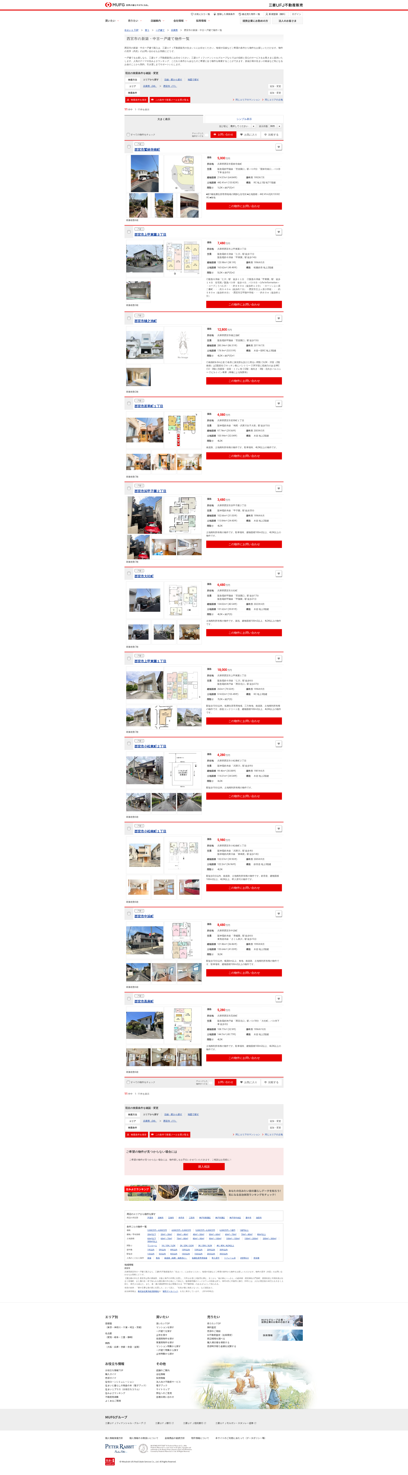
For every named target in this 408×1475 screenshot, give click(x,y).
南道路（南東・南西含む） (175, 1258)
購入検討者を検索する (218, 1342)
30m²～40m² (182, 1234)
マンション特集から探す (168, 1346)
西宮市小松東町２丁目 (150, 746)
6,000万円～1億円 (227, 1230)
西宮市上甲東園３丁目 (150, 234)
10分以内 (186, 1254)
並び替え (225, 126)
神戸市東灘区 (205, 1218)
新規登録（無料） (278, 14)
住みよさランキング (115, 1393)
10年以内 (186, 1250)
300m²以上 (152, 1241)
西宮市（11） (170, 86)
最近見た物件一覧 (251, 14)
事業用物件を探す (165, 1342)
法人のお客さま (287, 21)
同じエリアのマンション (248, 99)
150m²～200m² (251, 1238)
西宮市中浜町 (144, 916)
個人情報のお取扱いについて (143, 1438)
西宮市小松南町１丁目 (150, 831)
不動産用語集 (112, 1396)
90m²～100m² (215, 1238)
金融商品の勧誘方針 (175, 1438)
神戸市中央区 (235, 1218)
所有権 (256, 1258)
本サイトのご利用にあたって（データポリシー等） (241, 1438)
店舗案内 (156, 20)
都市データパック (170, 1291)
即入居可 (215, 1258)
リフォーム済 (230, 1258)
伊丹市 (181, 1218)
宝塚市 (171, 1218)
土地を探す (161, 1334)
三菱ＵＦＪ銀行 (163, 1423)
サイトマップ (163, 1389)
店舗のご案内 (163, 1370)
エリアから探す (151, 79)
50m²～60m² (214, 1234)
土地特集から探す (165, 1353)
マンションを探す (165, 1327)
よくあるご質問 (113, 1400)
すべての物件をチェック (143, 134)
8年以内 (173, 1250)
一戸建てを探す (164, 1331)
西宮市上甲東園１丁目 (150, 661)
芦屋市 (150, 1218)
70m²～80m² (247, 1234)
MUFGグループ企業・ (275, 1321)
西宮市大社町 (144, 576)
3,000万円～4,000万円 (157, 1230)
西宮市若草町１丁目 (149, 406)
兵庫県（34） (150, 86)
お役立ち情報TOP (114, 1370)
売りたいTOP (214, 1323)
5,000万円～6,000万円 (205, 1230)
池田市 (259, 1218)
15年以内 (198, 1250)
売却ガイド (110, 1378)
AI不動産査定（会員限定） (220, 1334)
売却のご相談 (214, 1331)
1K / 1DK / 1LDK (168, 1245)
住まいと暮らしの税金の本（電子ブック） (126, 1385)
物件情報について (200, 1438)
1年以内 (150, 1250)
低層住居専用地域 (199, 1258)
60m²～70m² (231, 1234)
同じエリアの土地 (274, 99)
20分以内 (211, 1254)
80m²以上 (261, 1234)
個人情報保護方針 (114, 1438)
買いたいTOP (163, 1323)
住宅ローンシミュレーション (119, 1381)
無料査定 (211, 1327)
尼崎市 (161, 1218)
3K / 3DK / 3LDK (205, 1245)
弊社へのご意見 (164, 1393)
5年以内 (162, 1250)
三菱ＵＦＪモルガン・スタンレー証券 (234, 1423)
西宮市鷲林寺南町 (147, 149)
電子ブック (161, 1385)
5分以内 (162, 1254)
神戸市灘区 (220, 1218)
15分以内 (198, 1254)
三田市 (192, 1218)
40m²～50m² (198, 1234)
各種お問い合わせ (165, 1396)
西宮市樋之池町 (146, 321)
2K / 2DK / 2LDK (187, 1245)
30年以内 (224, 1250)
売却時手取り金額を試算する (221, 1346)
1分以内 (150, 1254)
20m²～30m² (166, 1234)
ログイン (296, 14)
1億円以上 (244, 1230)
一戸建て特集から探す (167, 1350)
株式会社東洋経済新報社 (148, 1291)
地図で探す (193, 79)
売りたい (133, 20)
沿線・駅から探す (173, 79)
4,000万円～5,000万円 (181, 1230)
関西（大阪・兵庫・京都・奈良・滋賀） (123, 1344)
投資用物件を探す (165, 1338)
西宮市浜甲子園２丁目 (150, 491)
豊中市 (248, 1218)
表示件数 (265, 126)
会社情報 (178, 20)
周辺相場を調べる (216, 1338)
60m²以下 (151, 1238)
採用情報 (201, 20)
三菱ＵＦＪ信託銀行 (193, 1423)
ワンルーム (152, 1245)
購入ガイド (110, 1374)
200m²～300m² (270, 1238)
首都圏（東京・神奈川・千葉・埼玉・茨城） (124, 1325)
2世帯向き (244, 1258)
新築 (149, 1258)
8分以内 (173, 1254)
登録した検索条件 (226, 14)
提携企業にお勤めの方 (255, 21)
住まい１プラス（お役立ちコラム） (123, 1389)
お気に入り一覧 (202, 14)
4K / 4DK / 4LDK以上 (225, 1245)
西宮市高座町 (144, 1001)
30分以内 (224, 1254)
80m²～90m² (198, 1238)
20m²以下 (151, 1234)
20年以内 (211, 1250)
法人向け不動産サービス (168, 1381)
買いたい (110, 20)
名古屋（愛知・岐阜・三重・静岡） (119, 1335)
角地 (158, 1258)
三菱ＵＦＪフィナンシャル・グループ (124, 1423)
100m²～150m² (233, 1238)
